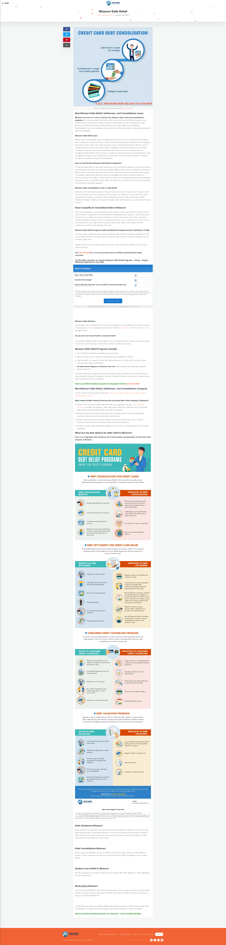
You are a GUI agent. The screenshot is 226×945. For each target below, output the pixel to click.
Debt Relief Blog (125, 934)
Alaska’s (91, 328)
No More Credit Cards (132, 306)
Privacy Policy (136, 934)
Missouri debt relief (108, 15)
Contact (159, 934)
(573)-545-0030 (133, 384)
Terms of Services (147, 934)
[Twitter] (151, 940)
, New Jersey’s (125, 328)
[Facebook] (155, 940)
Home (99, 15)
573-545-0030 (128, 108)
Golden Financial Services (112, 306)
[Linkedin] (158, 940)
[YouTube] (162, 940)
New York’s (145, 328)
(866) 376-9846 (84, 253)
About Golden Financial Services (108, 934)
